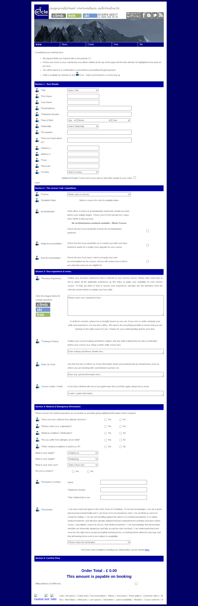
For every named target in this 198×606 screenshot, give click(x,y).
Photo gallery (135, 596)
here (147, 550)
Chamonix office (150, 596)
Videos (111, 596)
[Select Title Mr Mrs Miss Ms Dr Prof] (82, 90)
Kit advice (70, 596)
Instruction (121, 596)
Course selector (151, 599)
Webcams (82, 599)
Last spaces (95, 599)
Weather (138, 599)
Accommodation (98, 596)
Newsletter (108, 599)
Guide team (83, 596)
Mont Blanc (70, 599)
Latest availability (124, 599)
